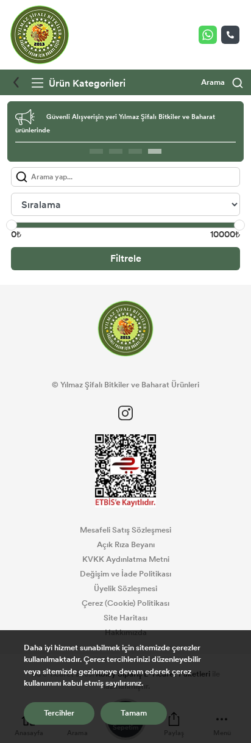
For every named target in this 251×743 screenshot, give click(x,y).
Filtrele (125, 258)
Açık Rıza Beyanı (126, 544)
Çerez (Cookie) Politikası (125, 603)
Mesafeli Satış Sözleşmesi (125, 530)
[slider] (11, 225)
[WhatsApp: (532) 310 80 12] (210, 35)
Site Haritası (125, 617)
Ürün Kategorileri (85, 83)
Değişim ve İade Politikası (125, 574)
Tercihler (59, 713)
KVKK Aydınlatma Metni (125, 559)
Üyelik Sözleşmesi (125, 588)
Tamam (134, 713)
